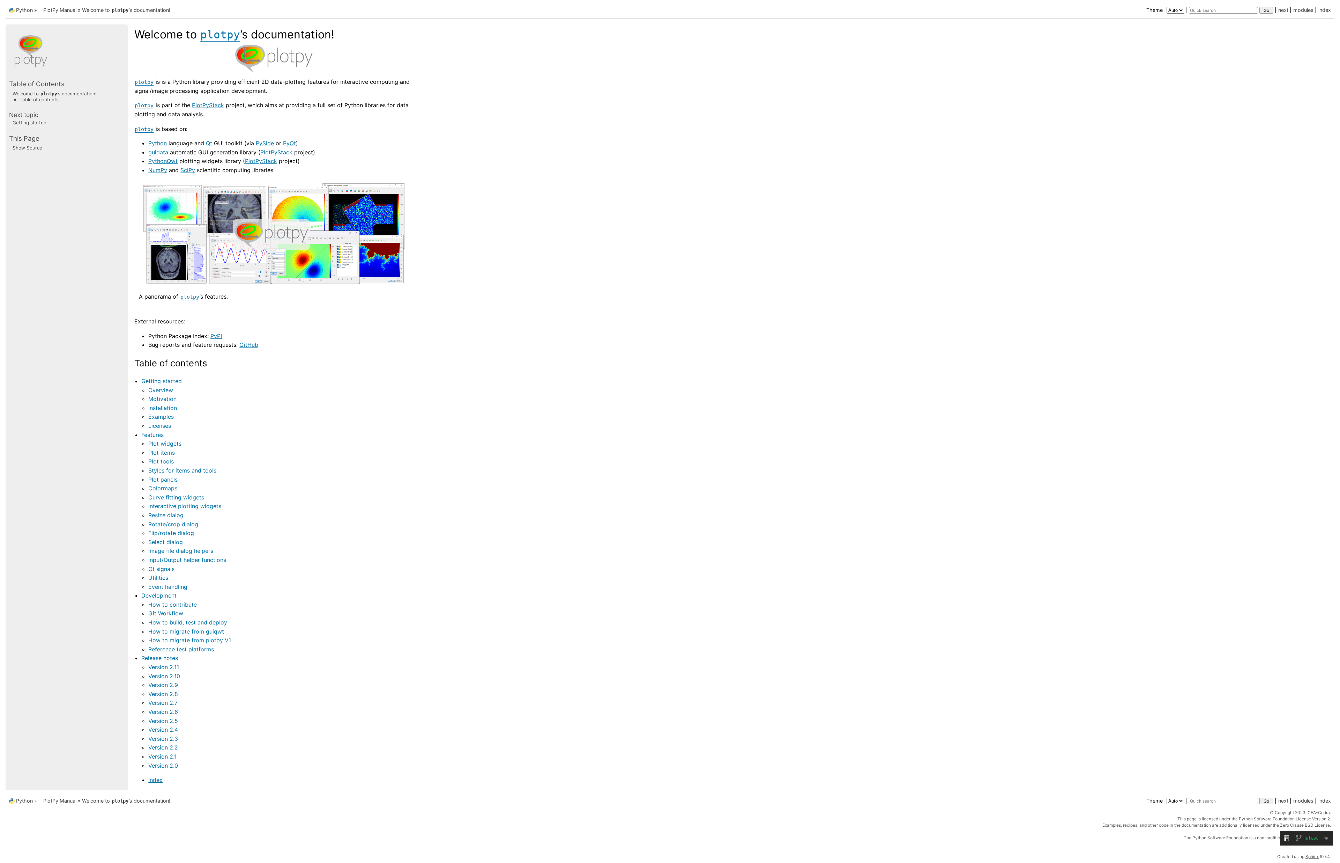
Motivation (162, 398)
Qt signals (161, 568)
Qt (209, 143)
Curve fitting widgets (176, 497)
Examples (161, 416)
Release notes (159, 657)
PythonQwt (163, 161)
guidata (158, 152)
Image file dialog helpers (180, 550)
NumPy (157, 170)
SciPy (187, 170)
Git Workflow (165, 613)
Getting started (161, 381)
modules (1303, 10)
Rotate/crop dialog (173, 524)
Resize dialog (166, 515)
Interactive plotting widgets (184, 506)
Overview (160, 390)
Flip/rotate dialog (171, 532)
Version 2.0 (163, 765)
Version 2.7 (163, 702)
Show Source (27, 148)
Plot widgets (164, 443)
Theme (1155, 10)
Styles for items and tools (182, 470)
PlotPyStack (208, 105)
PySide (265, 143)
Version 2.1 (162, 756)
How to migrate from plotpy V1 (189, 640)
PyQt (289, 143)
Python (24, 10)
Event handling (167, 586)
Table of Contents (37, 84)
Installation (162, 407)
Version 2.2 (163, 747)
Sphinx (1312, 856)
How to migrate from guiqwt (186, 631)
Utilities (158, 577)
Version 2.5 (163, 720)
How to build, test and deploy (187, 622)
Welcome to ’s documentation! (126, 10)
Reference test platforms (181, 649)
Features (152, 434)
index (1324, 10)
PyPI (216, 335)
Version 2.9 (163, 684)
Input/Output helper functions (187, 559)
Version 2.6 (163, 711)
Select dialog (165, 542)
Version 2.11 (163, 667)
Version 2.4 (163, 729)
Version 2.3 (163, 738)
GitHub (248, 344)
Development (159, 595)
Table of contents (39, 99)
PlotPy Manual (59, 10)
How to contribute (172, 604)
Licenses (159, 425)
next (1283, 10)
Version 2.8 (163, 693)
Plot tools (161, 461)
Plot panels (163, 479)
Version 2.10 (164, 676)
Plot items (161, 452)
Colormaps (162, 488)
